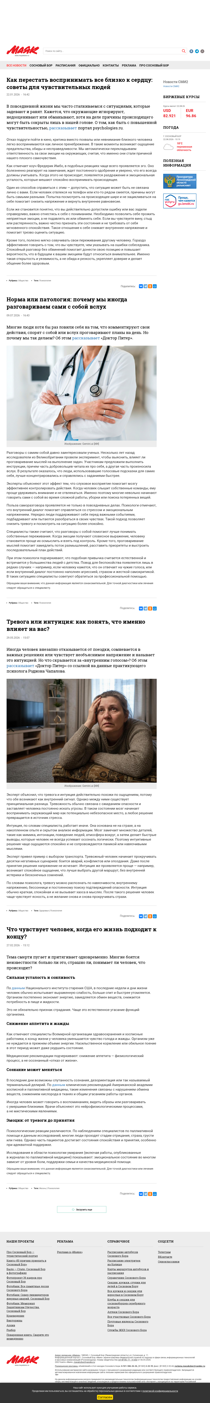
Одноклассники (168, 1261)
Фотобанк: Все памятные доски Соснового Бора (28, 1288)
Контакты (111, 65)
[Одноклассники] (150, 286)
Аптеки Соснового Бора (123, 1312)
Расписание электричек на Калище (123, 1262)
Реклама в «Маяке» (70, 1252)
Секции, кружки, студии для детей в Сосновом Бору (126, 1284)
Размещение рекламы (66, 1366)
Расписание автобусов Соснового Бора (122, 1253)
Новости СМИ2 (171, 86)
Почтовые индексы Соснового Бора (127, 1323)
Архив (11, 1325)
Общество (23, 280)
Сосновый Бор (41, 65)
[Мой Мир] (155, 286)
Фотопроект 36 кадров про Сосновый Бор (24, 1279)
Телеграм (164, 1252)
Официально (89, 65)
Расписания (65, 65)
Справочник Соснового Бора (126, 1277)
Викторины (14, 1320)
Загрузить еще (84, 1209)
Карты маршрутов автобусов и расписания (128, 1271)
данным (18, 988)
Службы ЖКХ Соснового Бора (127, 1330)
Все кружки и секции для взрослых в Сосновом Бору (125, 1293)
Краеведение (15, 1315)
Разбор (11, 1330)
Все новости (16, 65)
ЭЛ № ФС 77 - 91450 (127, 1360)
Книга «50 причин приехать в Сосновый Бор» (26, 1262)
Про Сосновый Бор (154, 65)
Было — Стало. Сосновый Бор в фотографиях (26, 1271)
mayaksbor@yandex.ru (84, 1362)
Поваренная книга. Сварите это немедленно (28, 1336)
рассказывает (63, 128)
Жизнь (42, 1188)
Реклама (129, 65)
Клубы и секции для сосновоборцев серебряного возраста (126, 1303)
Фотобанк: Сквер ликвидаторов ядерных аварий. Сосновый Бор (28, 1296)
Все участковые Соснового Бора (129, 1316)
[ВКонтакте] (141, 286)
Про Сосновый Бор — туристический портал (22, 1253)
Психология (45, 280)
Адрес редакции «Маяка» (67, 1355)
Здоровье (44, 910)
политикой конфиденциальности (160, 1391)
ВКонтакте (165, 1256)
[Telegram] (145, 286)
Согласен (105, 1397)
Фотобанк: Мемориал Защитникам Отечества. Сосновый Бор (23, 1307)
